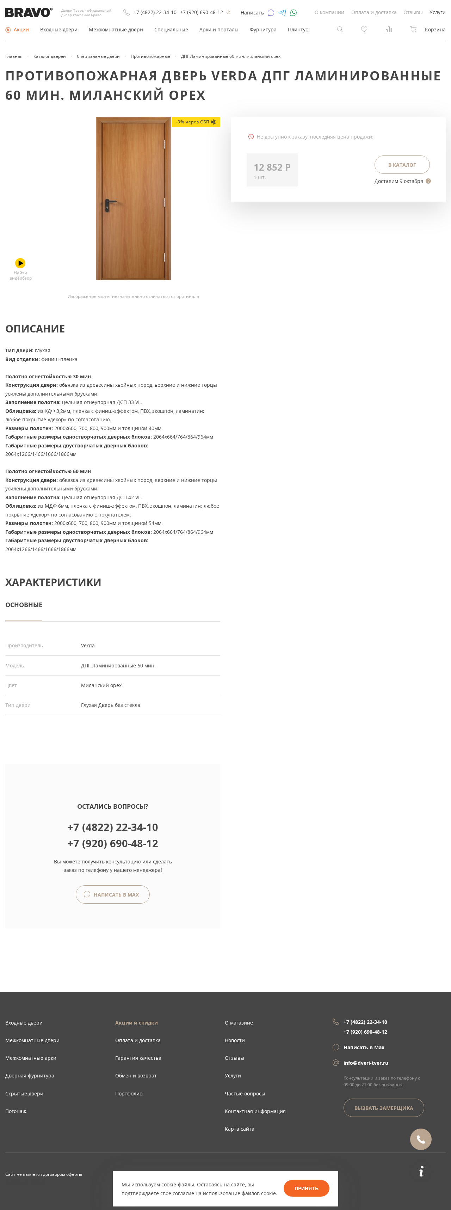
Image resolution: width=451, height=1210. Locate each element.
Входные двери (59, 29)
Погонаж (15, 1111)
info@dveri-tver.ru (366, 1062)
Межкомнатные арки (30, 1058)
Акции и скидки (136, 1022)
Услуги (438, 12)
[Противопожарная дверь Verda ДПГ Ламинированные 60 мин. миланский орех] (133, 278)
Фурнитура (263, 29)
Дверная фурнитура (29, 1075)
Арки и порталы (219, 29)
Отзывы (413, 12)
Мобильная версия (25, 1181)
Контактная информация (255, 1111)
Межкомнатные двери (116, 29)
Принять (307, 1188)
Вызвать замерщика (383, 1108)
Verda (88, 645)
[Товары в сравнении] (389, 28)
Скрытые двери (24, 1093)
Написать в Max (115, 894)
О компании (329, 12)
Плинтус (298, 29)
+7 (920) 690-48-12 (201, 12)
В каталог (402, 164)
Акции (21, 29)
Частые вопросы (245, 1093)
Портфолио (128, 1093)
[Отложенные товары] (364, 28)
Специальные (171, 29)
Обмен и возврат (136, 1075)
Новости (235, 1040)
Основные (23, 604)
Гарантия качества (138, 1058)
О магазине (239, 1022)
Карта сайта (239, 1128)
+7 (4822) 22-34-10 (155, 12)
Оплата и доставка (374, 12)
